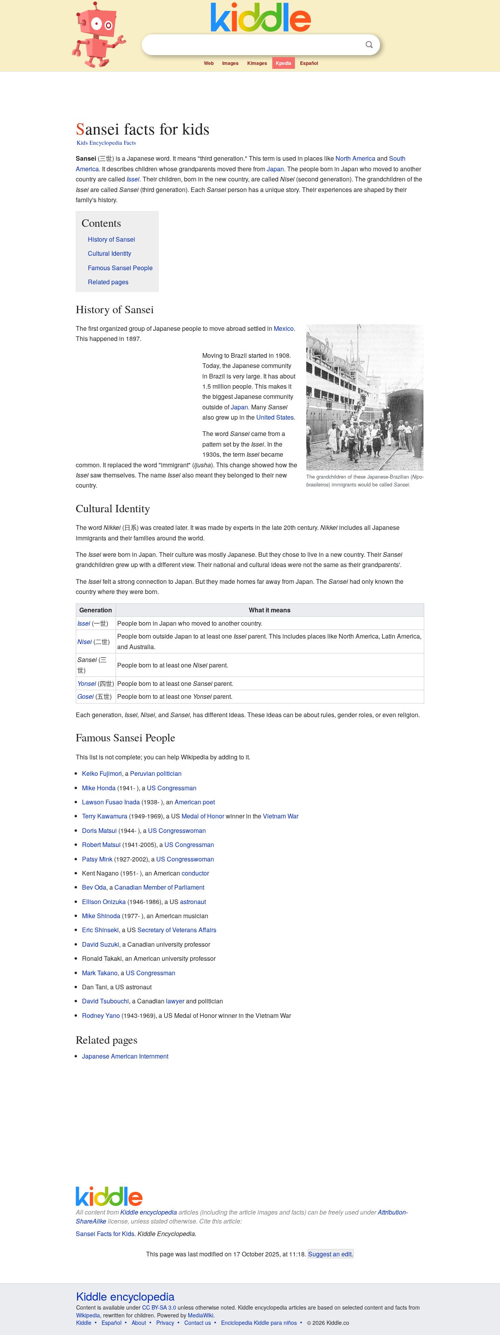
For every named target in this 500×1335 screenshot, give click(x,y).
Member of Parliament (173, 887)
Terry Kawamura (104, 815)
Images (230, 62)
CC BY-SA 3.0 (159, 1307)
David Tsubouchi (105, 1000)
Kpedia (283, 62)
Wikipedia (88, 1315)
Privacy (165, 1322)
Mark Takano (100, 972)
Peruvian (142, 773)
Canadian (128, 887)
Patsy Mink (97, 858)
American (188, 801)
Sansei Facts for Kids (105, 1233)
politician (169, 773)
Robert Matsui (101, 844)
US (151, 787)
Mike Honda (99, 787)
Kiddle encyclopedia (148, 1212)
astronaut (193, 901)
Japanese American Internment (125, 1055)
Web (209, 62)
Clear (353, 45)
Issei (133, 178)
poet (209, 801)
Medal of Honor (203, 815)
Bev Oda (94, 887)
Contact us (197, 1322)
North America (355, 158)
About (139, 1322)
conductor (195, 872)
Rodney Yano (101, 1015)
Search (369, 45)
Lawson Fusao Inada (111, 801)
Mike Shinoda (101, 915)
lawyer (175, 1000)
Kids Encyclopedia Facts (106, 142)
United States (275, 417)
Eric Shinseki (100, 929)
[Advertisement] (249, 93)
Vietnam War (280, 815)
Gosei (85, 696)
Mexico (284, 328)
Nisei (84, 641)
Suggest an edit (330, 1253)
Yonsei (86, 683)
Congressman (176, 787)
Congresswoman (182, 830)
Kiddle (83, 1322)
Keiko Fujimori (102, 773)
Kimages (257, 62)
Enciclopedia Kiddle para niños (259, 1322)
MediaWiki (200, 1315)
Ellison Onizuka (104, 901)
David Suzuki (100, 944)
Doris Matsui (99, 830)
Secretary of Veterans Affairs (177, 929)
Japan (275, 168)
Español (309, 62)
